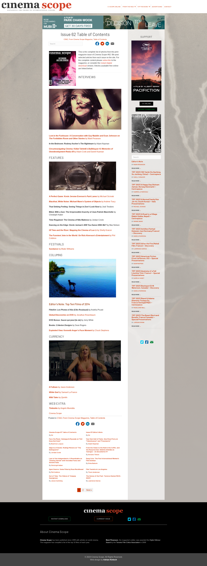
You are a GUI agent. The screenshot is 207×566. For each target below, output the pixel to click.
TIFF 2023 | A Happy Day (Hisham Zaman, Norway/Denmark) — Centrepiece (145, 186)
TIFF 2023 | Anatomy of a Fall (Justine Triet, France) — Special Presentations (146, 273)
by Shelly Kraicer (80, 230)
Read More (136, 168)
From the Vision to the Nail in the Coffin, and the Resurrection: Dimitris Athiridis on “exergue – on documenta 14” (103, 450)
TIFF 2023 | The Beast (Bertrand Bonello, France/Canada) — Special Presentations (145, 317)
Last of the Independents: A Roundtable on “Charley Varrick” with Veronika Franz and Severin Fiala (65, 460)
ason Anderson (68, 387)
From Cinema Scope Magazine (80, 39)
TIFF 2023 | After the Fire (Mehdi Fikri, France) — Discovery (145, 244)
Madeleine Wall (139, 307)
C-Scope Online (114, 6)
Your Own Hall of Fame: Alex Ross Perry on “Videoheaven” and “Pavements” (102, 440)
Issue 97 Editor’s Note (94, 432)
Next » (89, 490)
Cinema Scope (55, 413)
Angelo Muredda (140, 236)
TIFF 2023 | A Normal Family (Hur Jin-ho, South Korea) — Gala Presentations (145, 201)
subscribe (107, 60)
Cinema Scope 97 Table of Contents (62, 432)
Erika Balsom (93, 463)
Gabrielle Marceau (141, 192)
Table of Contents (100, 39)
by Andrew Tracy (82, 202)
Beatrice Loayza (57, 444)
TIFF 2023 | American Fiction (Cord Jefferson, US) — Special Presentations (145, 258)
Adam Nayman (93, 444)
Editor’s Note (137, 161)
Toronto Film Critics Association (128, 542)
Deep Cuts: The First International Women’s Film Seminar (102, 459)
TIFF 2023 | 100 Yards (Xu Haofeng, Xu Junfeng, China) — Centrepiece (146, 173)
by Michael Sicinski (81, 196)
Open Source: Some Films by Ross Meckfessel (66, 469)
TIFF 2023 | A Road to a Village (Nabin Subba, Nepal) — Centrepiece (144, 216)
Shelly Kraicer (139, 177)
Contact (167, 6)
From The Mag (128, 6)
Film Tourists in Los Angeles (96, 469)
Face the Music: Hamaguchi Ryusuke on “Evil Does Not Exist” (65, 440)
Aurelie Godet (139, 278)
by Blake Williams (61, 249)
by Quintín (58, 397)
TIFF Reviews (143, 6)
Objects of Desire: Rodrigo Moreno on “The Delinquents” (65, 449)
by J (55, 387)
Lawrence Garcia (94, 481)
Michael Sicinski (140, 206)
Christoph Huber (57, 465)
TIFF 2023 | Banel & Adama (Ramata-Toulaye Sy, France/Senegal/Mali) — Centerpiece (143, 301)
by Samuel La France (63, 392)
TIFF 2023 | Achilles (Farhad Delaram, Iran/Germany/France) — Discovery (145, 231)
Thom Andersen (94, 472)
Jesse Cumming (57, 481)
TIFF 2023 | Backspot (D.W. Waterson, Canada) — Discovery (145, 287)
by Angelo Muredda (62, 408)
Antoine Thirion (93, 454)
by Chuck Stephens (79, 330)
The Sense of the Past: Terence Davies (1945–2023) (103, 477)
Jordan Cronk (56, 452)
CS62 (66, 39)
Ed (52, 435)
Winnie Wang (138, 221)
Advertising (157, 6)
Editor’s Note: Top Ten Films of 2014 (69, 304)
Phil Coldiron (55, 472)
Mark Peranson (139, 164)
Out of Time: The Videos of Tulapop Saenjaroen (62, 477)
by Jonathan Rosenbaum (72, 315)
